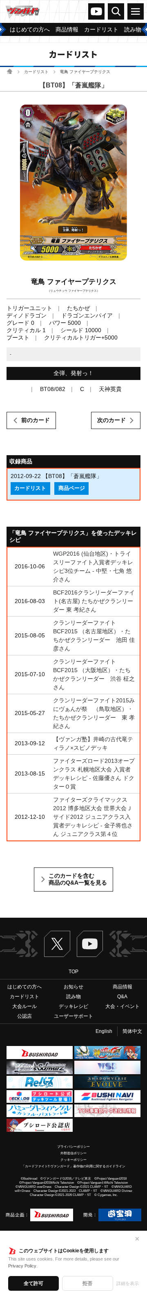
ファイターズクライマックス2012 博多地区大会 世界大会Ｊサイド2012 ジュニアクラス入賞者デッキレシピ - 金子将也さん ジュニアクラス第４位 (93, 816)
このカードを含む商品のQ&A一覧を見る (78, 879)
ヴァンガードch (96, 11)
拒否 (87, 1283)
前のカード (35, 420)
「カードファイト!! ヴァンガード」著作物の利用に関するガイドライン (73, 1166)
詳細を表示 (127, 1283)
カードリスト (36, 71)
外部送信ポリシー (73, 1153)
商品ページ (71, 488)
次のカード (111, 420)
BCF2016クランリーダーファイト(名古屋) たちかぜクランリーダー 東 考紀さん (94, 601)
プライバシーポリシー (73, 1147)
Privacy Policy (22, 1265)
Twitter (57, 944)
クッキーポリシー (73, 1160)
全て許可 (33, 1283)
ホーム (10, 71)
